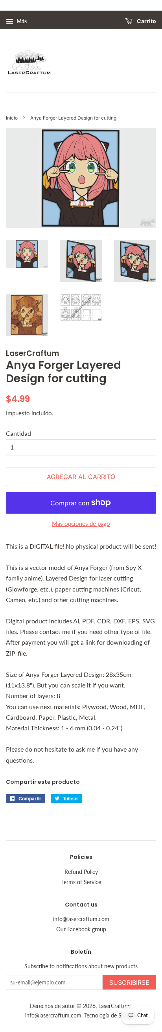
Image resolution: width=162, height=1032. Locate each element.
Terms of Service (81, 882)
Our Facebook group (81, 929)
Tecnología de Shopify (110, 1015)
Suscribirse (129, 982)
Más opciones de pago (81, 523)
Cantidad (18, 433)
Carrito (146, 21)
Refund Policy (81, 872)
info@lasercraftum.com (81, 919)
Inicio (12, 118)
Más (21, 21)
